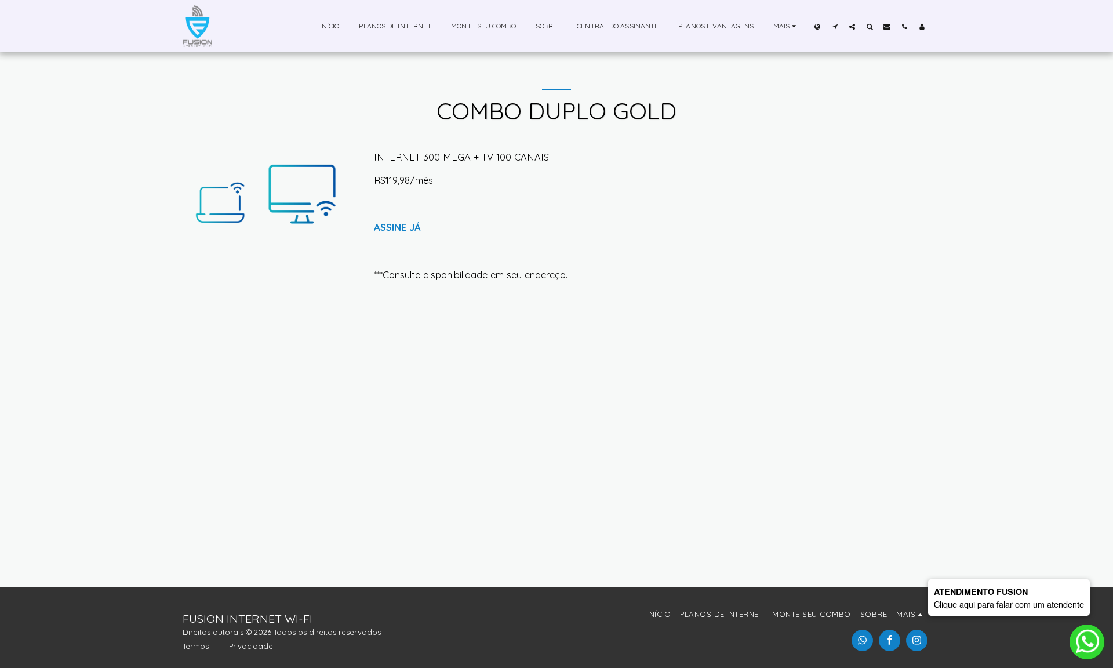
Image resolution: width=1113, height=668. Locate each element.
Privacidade (251, 646)
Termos (196, 646)
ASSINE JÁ (397, 227)
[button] (835, 26)
